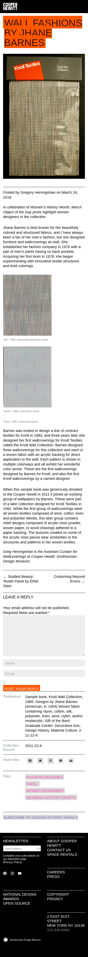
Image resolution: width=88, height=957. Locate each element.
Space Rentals (62, 854)
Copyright (58, 894)
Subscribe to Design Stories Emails (40, 817)
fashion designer (44, 777)
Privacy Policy (12, 862)
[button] (83, 6)
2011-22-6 (33, 746)
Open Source (16, 903)
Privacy (55, 899)
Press (53, 877)
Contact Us (59, 850)
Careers (56, 872)
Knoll (32, 784)
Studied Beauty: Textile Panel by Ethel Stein (20, 581)
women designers (45, 791)
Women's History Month (51, 798)
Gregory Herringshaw (37, 192)
